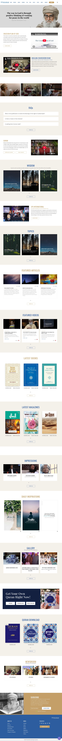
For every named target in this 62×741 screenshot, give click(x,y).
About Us (9, 725)
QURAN (19, 2)
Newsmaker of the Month (49, 677)
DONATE (51, 2)
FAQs (27, 2)
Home (9, 723)
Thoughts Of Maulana (11, 732)
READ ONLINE (21, 152)
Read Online (16, 388)
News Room (26, 732)
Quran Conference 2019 (12, 567)
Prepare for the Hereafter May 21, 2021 (47, 333)
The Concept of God (9, 288)
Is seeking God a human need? (13, 124)
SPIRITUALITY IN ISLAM (46, 288)
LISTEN (38, 2)
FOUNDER (23, 2)
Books (25, 726)
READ (30, 2)
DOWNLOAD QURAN (9, 152)
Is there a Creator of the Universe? (13, 118)
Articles (25, 723)
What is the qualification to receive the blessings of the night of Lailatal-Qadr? (25, 113)
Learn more (7, 45)
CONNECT (46, 2)
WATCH (34, 2)
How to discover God (28, 288)
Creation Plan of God (11, 183)
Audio (25, 725)
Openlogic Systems (34, 739)
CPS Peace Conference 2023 (48, 567)
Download (8, 388)
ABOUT (42, 2)
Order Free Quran (11, 730)
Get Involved (10, 728)
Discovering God (46, 184)
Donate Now (45, 726)
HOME (11, 2)
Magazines (26, 730)
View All (31, 129)
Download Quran (11, 726)
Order (10, 603)
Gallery (25, 728)
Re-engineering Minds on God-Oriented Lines (39, 208)
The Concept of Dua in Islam (29, 332)
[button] (11, 559)
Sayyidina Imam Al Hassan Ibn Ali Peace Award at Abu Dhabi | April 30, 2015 (30, 569)
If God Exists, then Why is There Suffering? (10, 333)
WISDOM (14, 2)
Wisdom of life (27, 183)
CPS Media (31, 677)
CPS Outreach (13, 677)
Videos (25, 733)
